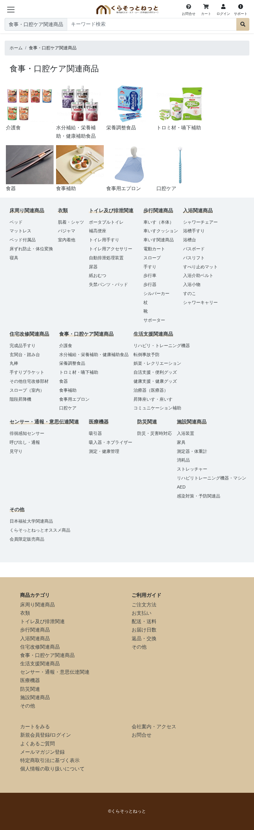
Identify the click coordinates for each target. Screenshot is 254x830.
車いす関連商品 (158, 239)
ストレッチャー (192, 468)
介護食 (65, 345)
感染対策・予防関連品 (198, 495)
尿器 (93, 266)
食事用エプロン (74, 399)
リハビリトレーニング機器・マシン (211, 477)
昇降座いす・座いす (153, 399)
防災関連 (30, 689)
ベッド (16, 222)
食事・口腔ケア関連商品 (47, 655)
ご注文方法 (144, 604)
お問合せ (141, 735)
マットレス (20, 230)
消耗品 (183, 459)
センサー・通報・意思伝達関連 (55, 672)
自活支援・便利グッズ (155, 372)
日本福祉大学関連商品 (31, 521)
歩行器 (149, 284)
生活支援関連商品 (40, 663)
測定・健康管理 (104, 451)
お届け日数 (144, 629)
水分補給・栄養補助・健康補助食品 (94, 354)
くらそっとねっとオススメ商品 (40, 530)
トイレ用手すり (104, 239)
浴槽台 (189, 239)
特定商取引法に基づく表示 (50, 760)
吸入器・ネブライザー (110, 442)
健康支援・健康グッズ (155, 381)
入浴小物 (191, 284)
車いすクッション (160, 230)
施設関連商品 (35, 697)
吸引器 (95, 433)
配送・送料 (144, 621)
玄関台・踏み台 (25, 354)
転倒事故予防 (147, 354)
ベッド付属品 (23, 239)
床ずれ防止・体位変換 (31, 248)
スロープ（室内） (27, 390)
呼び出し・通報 (25, 442)
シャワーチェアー (200, 222)
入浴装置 (185, 433)
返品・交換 (144, 638)
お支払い (141, 613)
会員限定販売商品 (27, 539)
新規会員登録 (35, 735)
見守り (16, 451)
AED (181, 486)
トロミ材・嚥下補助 (78, 372)
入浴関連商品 (35, 638)
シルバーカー (156, 293)
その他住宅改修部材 (29, 381)
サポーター (154, 320)
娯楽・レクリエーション (157, 363)
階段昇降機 (20, 399)
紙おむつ (97, 275)
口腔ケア (68, 407)
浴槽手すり (194, 230)
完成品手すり (23, 345)
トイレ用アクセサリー (110, 248)
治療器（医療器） (151, 390)
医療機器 (30, 680)
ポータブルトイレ (106, 222)
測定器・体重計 (192, 451)
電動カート (154, 248)
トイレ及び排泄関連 (42, 621)
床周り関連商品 (37, 604)
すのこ (189, 293)
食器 (63, 381)
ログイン (61, 735)
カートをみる (35, 726)
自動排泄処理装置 (106, 257)
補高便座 (97, 230)
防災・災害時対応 (154, 433)
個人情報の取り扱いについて (52, 768)
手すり (149, 266)
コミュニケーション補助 (157, 407)
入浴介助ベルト (198, 275)
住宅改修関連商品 (40, 646)
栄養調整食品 (72, 363)
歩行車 (149, 275)
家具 (181, 442)
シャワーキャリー (200, 302)
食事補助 (68, 390)
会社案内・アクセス (154, 726)
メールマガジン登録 (42, 752)
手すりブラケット (27, 372)
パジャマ (66, 230)
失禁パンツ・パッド (108, 284)
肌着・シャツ (71, 222)
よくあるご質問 (37, 743)
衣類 (25, 613)
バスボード (194, 248)
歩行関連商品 (35, 629)
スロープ (152, 257)
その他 (27, 705)
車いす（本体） (158, 222)
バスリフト (194, 257)
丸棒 (14, 363)
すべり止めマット (200, 266)
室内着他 (66, 239)
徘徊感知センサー (27, 433)
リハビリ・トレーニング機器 (162, 345)
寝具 (14, 257)
